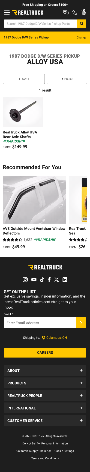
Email (8, 314)
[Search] (81, 23)
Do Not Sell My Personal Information (45, 443)
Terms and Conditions (45, 458)
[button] (45, 370)
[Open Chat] (66, 12)
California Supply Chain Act (33, 451)
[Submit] (81, 322)
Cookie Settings (64, 451)
